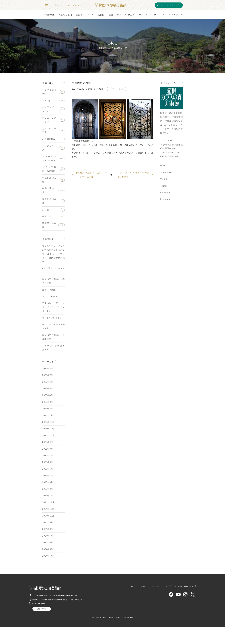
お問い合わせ (42, 609)
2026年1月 (47, 415)
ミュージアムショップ (174, 14)
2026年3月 (47, 402)
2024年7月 (47, 536)
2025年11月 (48, 429)
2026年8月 (47, 368)
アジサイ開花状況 (49, 92)
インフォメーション (49, 109)
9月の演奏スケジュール (53, 270)
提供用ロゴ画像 (49, 201)
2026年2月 (47, 409)
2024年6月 (47, 542)
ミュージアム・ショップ (49, 158)
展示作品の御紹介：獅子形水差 (53, 281)
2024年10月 (48, 516)
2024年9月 (47, 522)
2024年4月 (47, 556)
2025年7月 (47, 455)
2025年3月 (47, 482)
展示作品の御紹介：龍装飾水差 (53, 337)
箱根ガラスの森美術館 (110, 5)
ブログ (143, 586)
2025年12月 (48, 422)
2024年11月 (48, 509)
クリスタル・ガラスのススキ (53, 326)
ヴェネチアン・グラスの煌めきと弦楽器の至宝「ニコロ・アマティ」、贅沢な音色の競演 (53, 254)
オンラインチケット (170, 5)
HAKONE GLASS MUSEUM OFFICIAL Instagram (185, 594)
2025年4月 (47, 475)
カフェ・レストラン (148, 14)
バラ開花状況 (48, 139)
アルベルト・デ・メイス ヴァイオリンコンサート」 (53, 307)
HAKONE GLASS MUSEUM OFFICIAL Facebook (171, 594)
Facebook (165, 192)
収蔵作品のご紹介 (49, 180)
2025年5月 (47, 469)
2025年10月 (48, 435)
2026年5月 (47, 388)
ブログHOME (47, 14)
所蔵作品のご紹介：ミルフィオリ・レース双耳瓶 (91, 175)
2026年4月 (47, 395)
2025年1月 (47, 495)
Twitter (163, 186)
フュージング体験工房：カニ (53, 348)
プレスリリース (49, 148)
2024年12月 (48, 502)
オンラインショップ (52, 318)
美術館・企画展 (49, 225)
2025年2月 (47, 489)
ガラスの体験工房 (126, 14)
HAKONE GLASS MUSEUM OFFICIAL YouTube (178, 594)
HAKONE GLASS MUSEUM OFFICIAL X (192, 594)
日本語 (55, 5)
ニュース (131, 586)
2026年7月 (47, 375)
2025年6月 (47, 462)
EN (61, 5)
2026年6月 (47, 382)
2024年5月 (47, 549)
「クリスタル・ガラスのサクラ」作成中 (133, 175)
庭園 (111, 14)
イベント (46, 100)
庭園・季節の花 (49, 190)
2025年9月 (47, 442)
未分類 (45, 210)
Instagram (165, 199)
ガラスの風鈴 (48, 290)
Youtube (164, 179)
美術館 (101, 14)
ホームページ (166, 172)
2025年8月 (47, 449)
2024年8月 (47, 529)
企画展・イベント (85, 14)
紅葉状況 (46, 216)
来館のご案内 (65, 14)
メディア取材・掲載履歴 (49, 169)
